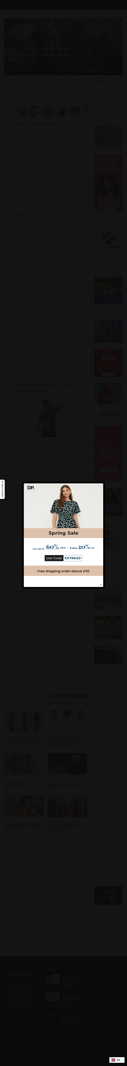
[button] (2, 489)
